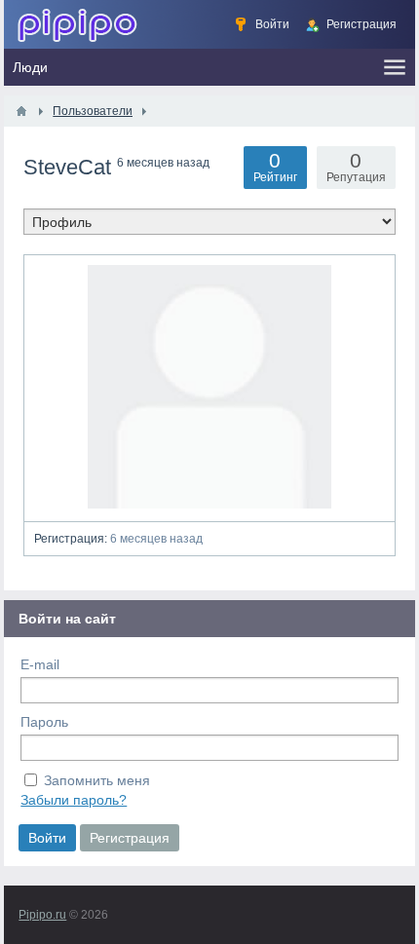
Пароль (44, 722)
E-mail (39, 664)
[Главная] (21, 111)
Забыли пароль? (73, 800)
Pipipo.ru (42, 915)
